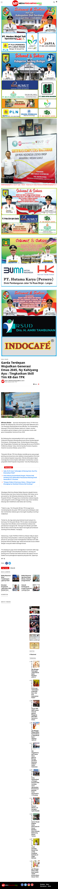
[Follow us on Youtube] (32, 884)
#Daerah (12, 568)
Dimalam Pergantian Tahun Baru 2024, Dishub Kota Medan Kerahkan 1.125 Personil (6, 589)
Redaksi (42, 884)
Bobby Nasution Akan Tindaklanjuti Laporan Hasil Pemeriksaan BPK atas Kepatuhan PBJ (8, 580)
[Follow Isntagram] (28, 884)
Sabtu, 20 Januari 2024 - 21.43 (11, 381)
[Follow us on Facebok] (22, 884)
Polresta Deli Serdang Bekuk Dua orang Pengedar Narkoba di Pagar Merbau (34, 848)
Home (2, 359)
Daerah (6, 359)
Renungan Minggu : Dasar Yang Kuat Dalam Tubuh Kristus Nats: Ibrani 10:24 (35, 869)
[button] (56, 1)
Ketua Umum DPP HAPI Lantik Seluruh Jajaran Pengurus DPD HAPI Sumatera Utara (35, 710)
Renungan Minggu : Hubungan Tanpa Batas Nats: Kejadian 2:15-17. (35, 669)
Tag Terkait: (5, 568)
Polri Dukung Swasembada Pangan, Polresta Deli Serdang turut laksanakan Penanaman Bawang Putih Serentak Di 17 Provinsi (20, 477)
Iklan (49, 886)
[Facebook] (6, 563)
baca (35, 384)
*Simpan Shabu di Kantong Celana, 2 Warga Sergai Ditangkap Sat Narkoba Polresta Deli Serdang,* (19, 483)
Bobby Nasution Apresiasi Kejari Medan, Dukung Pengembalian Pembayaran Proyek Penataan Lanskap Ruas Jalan (29, 580)
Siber (47, 884)
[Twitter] (9, 563)
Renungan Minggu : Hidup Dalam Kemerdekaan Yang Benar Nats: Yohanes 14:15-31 (35, 731)
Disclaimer (43, 886)
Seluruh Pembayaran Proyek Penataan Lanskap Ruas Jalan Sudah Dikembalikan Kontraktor (29, 589)
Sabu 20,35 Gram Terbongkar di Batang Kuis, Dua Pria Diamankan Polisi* (35, 689)
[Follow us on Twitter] (25, 884)
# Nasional (33, 654)
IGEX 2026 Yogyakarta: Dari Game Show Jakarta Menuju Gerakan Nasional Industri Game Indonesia (35, 755)
